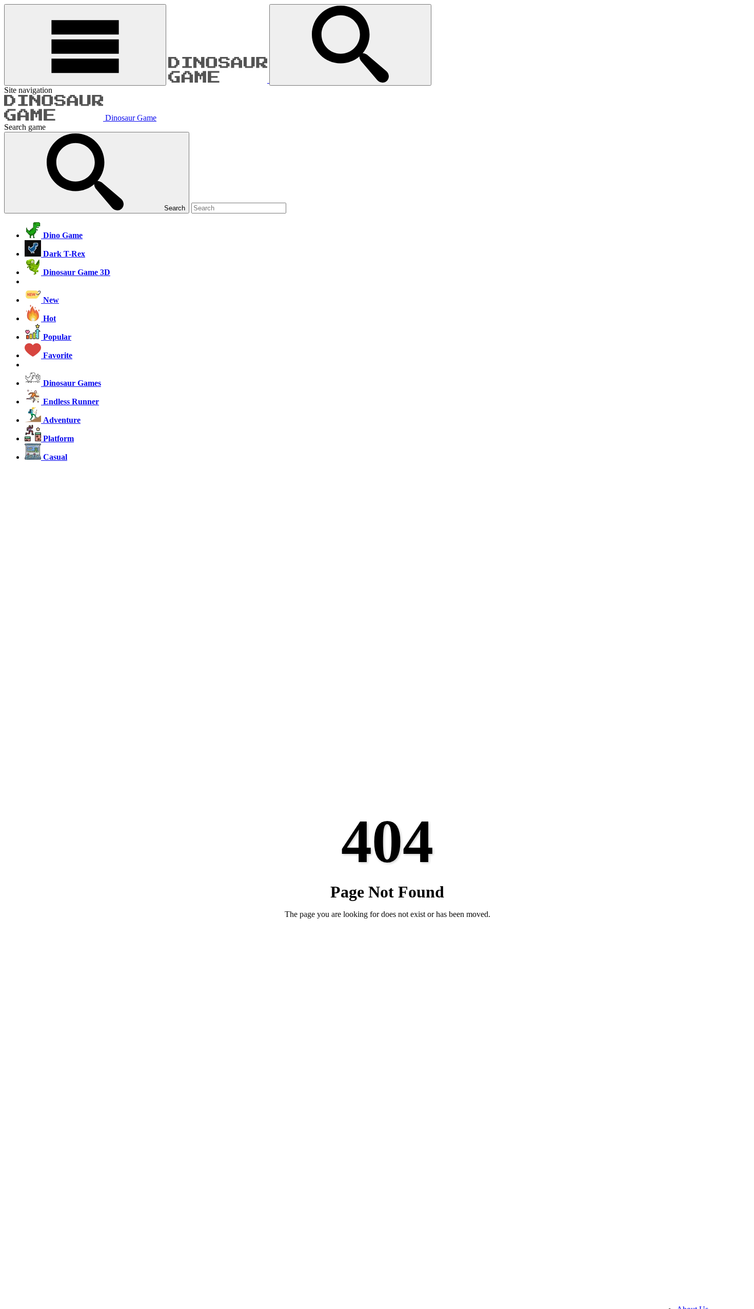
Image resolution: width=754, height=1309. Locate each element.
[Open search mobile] (350, 45)
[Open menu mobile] (85, 45)
